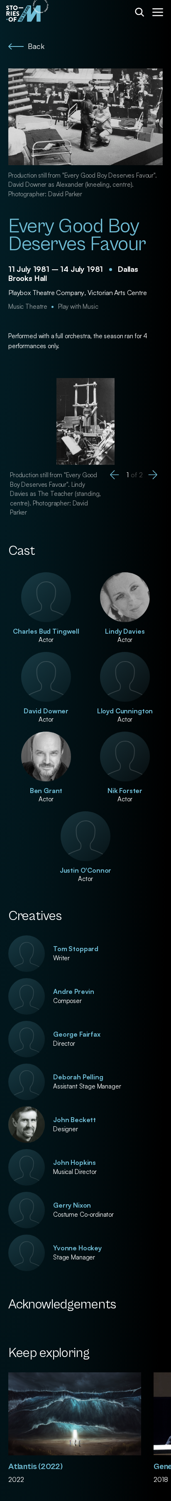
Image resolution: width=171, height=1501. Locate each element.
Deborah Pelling (78, 1077)
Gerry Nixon (72, 1205)
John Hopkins (74, 1162)
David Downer (46, 711)
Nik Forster (124, 790)
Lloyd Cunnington (125, 711)
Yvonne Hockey (77, 1248)
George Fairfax (76, 1034)
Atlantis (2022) (35, 1467)
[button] (115, 475)
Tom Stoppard (75, 949)
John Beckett (74, 1119)
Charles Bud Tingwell (46, 631)
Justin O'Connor (86, 870)
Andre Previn (73, 991)
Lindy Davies (124, 631)
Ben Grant (46, 790)
